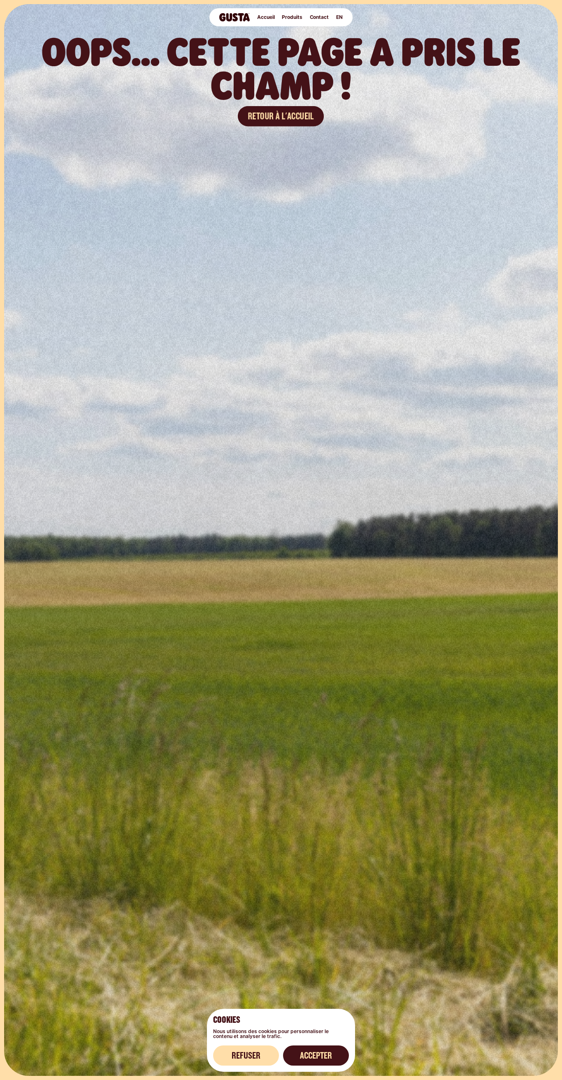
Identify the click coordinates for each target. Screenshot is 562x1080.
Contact (319, 17)
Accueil (265, 17)
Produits (292, 17)
